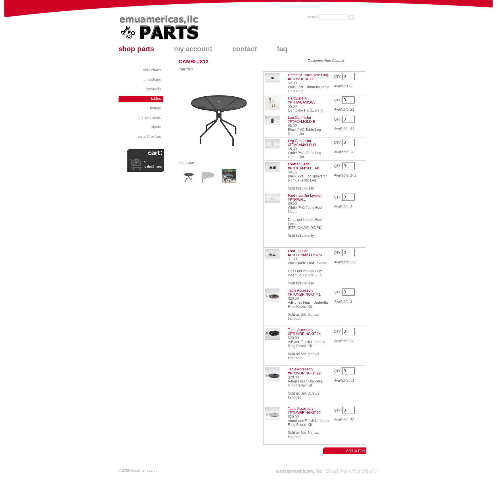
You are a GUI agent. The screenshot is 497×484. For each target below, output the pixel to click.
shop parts (136, 49)
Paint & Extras (149, 136)
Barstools (153, 89)
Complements (150, 117)
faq (282, 49)
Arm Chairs (152, 79)
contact (244, 49)
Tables (156, 98)
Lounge (155, 108)
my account (193, 49)
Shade (156, 127)
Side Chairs (152, 70)
